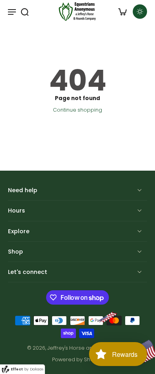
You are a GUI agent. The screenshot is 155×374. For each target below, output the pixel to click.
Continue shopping (77, 109)
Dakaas (36, 369)
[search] (24, 12)
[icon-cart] (122, 12)
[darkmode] (140, 11)
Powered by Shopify (77, 359)
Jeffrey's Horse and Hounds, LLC (87, 347)
